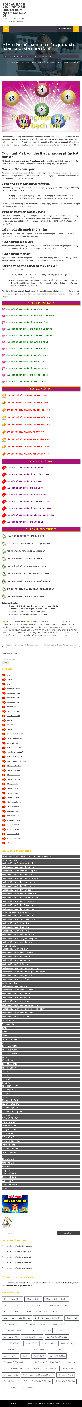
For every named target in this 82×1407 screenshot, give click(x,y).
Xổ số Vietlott (8, 1060)
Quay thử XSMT (13, 834)
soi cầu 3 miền (24, 630)
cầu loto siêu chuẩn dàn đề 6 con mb (18, 886)
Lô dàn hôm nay (34, 1369)
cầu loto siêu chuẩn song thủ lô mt (17, 975)
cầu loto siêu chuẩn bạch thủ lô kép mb (19, 871)
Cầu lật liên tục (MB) (15, 752)
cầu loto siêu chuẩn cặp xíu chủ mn (17, 990)
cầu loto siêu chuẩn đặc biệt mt (16, 956)
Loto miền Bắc (12, 811)
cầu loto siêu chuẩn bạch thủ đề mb (18, 867)
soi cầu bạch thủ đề (64, 630)
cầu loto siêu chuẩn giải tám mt (16, 960)
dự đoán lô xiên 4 (25, 627)
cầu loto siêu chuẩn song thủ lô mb (17, 942)
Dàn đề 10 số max (57, 1356)
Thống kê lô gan (13, 770)
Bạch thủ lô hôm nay (13, 1312)
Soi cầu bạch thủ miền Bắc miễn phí (38, 1375)
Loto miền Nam (13, 816)
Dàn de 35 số (31, 1343)
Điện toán (6, 1083)
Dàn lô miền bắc (11, 1356)
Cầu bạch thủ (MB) (14, 748)
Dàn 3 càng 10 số (11, 1337)
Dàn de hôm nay (48, 1343)
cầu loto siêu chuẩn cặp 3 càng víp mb (19, 919)
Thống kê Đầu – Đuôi (15, 793)
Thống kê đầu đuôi (14, 766)
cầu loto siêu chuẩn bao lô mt (15, 949)
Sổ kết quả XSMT (13, 702)
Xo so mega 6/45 (13, 711)
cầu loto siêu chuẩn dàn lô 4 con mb (18, 905)
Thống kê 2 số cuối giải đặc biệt (37, 1381)
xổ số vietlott (12, 707)
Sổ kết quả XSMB (13, 693)
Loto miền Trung (13, 820)
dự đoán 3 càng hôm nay (20, 624)
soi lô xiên (62, 635)
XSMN (9, 679)
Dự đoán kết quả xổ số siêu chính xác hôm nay (55, 1362)
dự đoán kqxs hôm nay (43, 624)
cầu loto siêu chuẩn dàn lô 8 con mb (18, 915)
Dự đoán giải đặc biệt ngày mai (17, 1362)
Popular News (65, 28)
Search (5, 662)
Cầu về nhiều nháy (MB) (16, 761)
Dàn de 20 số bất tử (12, 1343)
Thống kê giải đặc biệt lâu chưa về (18, 1388)
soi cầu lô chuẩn (27, 633)
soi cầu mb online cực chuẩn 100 (16, 913)
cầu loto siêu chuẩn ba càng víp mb (17, 863)
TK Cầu (5, 1097)
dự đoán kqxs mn (62, 624)
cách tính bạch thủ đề (51, 622)
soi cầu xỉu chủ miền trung (32, 635)
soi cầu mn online (9, 983)
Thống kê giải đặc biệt (65, 1381)
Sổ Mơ (4, 1188)
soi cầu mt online (9, 946)
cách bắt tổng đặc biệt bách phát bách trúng (29, 614)
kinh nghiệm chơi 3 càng (62, 627)
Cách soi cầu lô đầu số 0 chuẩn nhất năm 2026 (60, 646)
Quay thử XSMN (13, 829)
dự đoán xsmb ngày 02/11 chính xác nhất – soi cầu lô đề (21, 646)
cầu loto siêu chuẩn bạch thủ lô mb (17, 874)
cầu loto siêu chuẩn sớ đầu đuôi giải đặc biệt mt (23, 972)
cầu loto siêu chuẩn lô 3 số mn (15, 1001)
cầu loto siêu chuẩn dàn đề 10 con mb (19, 894)
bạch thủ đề (72, 1318)
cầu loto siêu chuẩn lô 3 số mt (15, 964)
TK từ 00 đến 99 (13, 807)
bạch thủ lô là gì (60, 1312)
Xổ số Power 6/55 (10, 1068)
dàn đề (26, 1356)
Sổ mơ (9, 843)
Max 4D (10, 725)
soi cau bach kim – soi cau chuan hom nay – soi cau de (14, 10)
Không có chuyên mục (13, 1369)
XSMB (9, 675)
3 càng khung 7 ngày (12, 1299)
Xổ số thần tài (12, 743)
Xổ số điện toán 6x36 (15, 734)
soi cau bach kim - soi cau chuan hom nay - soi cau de (32, 56)
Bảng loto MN (8, 1163)
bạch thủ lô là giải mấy (37, 1312)
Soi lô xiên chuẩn (11, 1381)
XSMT (9, 684)
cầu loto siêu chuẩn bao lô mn (15, 986)
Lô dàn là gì (51, 1369)
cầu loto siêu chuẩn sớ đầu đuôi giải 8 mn (20, 1005)
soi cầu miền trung (61, 633)
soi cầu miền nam (44, 633)
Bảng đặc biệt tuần (59, 1324)
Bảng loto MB (8, 1159)
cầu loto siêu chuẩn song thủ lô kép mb (19, 938)
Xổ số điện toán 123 (14, 738)
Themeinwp (66, 1403)
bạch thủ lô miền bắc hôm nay (17, 1318)
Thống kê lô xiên (13, 775)
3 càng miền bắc (33, 1299)
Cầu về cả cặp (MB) (14, 757)
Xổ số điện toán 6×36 (11, 1086)
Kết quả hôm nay (9, 1039)
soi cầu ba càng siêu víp (42, 630)
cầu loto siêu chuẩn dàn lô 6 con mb (18, 909)
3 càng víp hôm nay (32, 1305)
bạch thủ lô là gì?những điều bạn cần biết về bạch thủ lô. (34, 606)
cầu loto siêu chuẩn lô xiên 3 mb (16, 927)
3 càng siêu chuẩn (11, 1305)
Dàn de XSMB (66, 1343)
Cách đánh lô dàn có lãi (40, 1331)
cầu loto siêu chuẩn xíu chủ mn (15, 1016)
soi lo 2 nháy (51, 635)
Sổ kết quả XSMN (13, 698)
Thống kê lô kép (13, 779)
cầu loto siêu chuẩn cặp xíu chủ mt (17, 953)
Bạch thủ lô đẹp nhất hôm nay (48, 1318)
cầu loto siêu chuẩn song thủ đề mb (18, 935)
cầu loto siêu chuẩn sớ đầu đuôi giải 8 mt (20, 968)
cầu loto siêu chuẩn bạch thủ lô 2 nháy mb (21, 878)
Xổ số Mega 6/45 (9, 1064)
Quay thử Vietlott (14, 838)
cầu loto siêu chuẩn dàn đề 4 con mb (18, 882)
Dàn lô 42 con (55, 1350)
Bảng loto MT (8, 1167)
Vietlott (5, 1057)
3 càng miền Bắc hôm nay (56, 1299)
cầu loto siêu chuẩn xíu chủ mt (15, 979)
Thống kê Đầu (12, 784)
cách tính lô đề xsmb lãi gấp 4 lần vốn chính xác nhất (33, 609)
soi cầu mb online (9, 860)
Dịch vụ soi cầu (22, 622)
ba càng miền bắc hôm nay (57, 1305)
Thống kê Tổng (13, 798)
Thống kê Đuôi (12, 788)
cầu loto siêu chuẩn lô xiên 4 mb (16, 931)
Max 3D (10, 720)
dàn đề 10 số (39, 1356)
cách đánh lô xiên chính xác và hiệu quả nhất (29, 611)
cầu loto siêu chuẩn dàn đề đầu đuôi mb (20, 897)
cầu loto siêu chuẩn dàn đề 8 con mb (18, 890)
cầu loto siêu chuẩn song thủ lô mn (17, 1013)
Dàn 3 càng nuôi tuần (32, 1337)
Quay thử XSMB (13, 825)
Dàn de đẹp (39, 1350)
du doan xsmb (62, 1331)
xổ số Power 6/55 (13, 716)
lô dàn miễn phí (68, 1369)
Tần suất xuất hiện (14, 802)
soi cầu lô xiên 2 (66, 1375)
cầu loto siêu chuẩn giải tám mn (16, 997)
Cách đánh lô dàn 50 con (14, 1331)
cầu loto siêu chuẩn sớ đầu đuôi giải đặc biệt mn (23, 1009)
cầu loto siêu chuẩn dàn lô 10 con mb (18, 901)
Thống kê (11, 729)
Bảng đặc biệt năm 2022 (35, 1324)
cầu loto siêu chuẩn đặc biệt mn (16, 993)
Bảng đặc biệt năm (12, 1324)
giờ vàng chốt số (42, 627)
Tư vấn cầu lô (8, 1024)
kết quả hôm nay (13, 689)
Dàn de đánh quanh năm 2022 (16, 1350)
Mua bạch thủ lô (11, 1375)
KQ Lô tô (5, 1156)
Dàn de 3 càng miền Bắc (57, 1337)
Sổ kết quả (6, 1043)
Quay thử (6, 1170)
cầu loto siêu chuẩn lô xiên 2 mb (16, 923)
